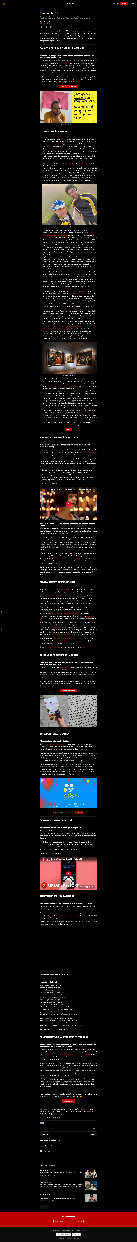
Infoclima (63, 641)
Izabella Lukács (47, 21)
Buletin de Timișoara (71, 375)
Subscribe (124, 3)
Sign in (132, 3)
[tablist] (46, 1145)
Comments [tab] (43, 1146)
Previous (45, 1134)
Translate (43, 10)
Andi (79, 771)
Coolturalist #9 (45, 1182)
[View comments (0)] (46, 27)
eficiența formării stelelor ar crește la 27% (71, 558)
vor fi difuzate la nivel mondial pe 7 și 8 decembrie (68, 309)
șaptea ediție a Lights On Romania (52, 744)
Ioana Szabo (44, 618)
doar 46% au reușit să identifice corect (64, 386)
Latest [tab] (45, 1165)
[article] (68, 1174)
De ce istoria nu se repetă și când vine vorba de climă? (70, 638)
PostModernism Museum (77, 294)
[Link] (37, 48)
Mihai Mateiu (63, 589)
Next (92, 1134)
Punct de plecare (54, 647)
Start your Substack (64, 1234)
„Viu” (83, 610)
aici (68, 1029)
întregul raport (61, 269)
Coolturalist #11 (45, 1195)
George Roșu (63, 63)
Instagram (81, 163)
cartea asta (64, 667)
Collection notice (79, 1230)
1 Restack (51, 1123)
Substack (60, 1238)
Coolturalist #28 (46, 1170)
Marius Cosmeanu (85, 413)
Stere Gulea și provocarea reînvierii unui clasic (65, 614)
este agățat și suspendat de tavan (67, 915)
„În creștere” (51, 589)
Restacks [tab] (50, 1146)
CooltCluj (86, 1109)
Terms (72, 1230)
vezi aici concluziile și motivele (62, 634)
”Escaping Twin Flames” (56, 596)
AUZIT (84, 647)
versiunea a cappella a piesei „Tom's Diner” (74, 831)
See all (43, 1207)
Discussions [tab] (52, 1165)
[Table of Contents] (2, 621)
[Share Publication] (117, 3)
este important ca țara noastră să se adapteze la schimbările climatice (68, 1054)
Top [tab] (41, 1165)
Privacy (68, 1230)
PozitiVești (90, 616)
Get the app (76, 1234)
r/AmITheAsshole (55, 627)
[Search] (114, 3)
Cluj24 (71, 227)
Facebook (72, 163)
